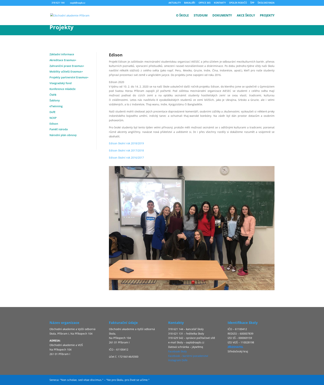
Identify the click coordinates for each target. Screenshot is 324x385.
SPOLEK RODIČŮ (238, 3)
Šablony (55, 100)
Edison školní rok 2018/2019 (126, 143)
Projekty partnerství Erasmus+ (69, 77)
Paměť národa (59, 129)
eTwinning (56, 106)
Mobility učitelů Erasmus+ (66, 71)
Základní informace (62, 54)
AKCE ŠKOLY (246, 15)
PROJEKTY (267, 15)
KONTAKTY (220, 3)
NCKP (53, 118)
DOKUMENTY (222, 15)
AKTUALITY (175, 3)
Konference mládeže (63, 89)
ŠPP (252, 3)
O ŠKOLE (182, 15)
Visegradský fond (61, 83)
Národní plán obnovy (63, 135)
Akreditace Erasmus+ (63, 60)
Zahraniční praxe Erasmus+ (67, 66)
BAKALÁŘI (189, 3)
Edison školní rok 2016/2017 (126, 157)
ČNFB (53, 95)
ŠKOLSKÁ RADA (266, 3)
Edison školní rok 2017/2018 (126, 150)
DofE (53, 112)
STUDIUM (201, 15)
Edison (54, 123)
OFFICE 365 (205, 3)
